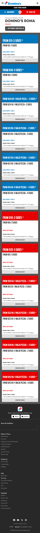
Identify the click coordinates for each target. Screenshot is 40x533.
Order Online (4, 436)
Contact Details (5, 464)
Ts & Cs (31, 57)
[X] (22, 521)
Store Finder (4, 475)
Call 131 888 (4, 461)
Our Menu (3, 439)
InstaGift (3, 449)
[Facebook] (14, 521)
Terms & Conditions (6, 508)
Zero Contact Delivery (6, 480)
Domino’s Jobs (4, 498)
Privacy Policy (4, 506)
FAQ (2, 485)
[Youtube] (18, 521)
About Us (3, 495)
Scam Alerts (4, 488)
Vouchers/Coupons (6, 444)
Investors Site (4, 503)
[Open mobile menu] (2, 3)
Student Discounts (5, 446)
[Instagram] (26, 521)
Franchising (4, 500)
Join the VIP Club (5, 452)
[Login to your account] (37, 3)
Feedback (3, 467)
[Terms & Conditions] (37, 426)
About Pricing (4, 483)
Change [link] (8, 24)
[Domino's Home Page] (12, 3)
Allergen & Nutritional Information (9, 441)
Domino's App (4, 454)
